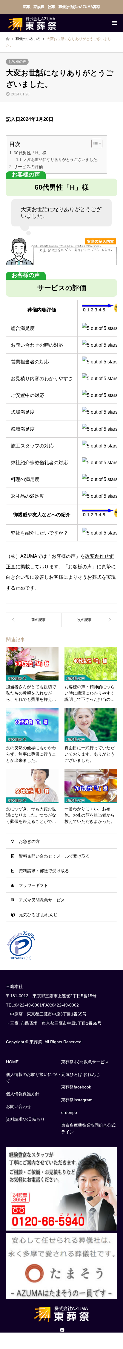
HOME (12, 1061)
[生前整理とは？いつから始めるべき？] (33, 620)
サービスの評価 (28, 166)
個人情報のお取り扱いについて (33, 1077)
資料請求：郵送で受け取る (44, 870)
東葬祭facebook (76, 1087)
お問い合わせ (18, 1106)
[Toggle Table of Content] (94, 143)
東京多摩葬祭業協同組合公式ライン (88, 1128)
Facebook (61, 1330)
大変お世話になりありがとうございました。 (62, 159)
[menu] (114, 23)
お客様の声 (17, 62)
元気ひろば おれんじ (38, 914)
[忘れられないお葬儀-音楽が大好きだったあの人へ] (89, 620)
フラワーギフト (33, 885)
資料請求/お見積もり (25, 1119)
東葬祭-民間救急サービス (85, 1061)
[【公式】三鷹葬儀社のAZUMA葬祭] (32, 23)
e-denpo (69, 1112)
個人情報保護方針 (22, 1093)
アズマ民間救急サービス (42, 900)
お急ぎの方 (29, 841)
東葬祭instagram (77, 1099)
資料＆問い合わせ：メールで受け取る (54, 856)
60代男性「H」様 (30, 152)
